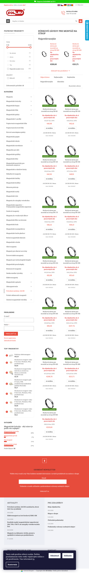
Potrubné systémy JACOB (15, 291)
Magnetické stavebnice (14, 145)
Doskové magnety (12, 211)
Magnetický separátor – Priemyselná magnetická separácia (18, 206)
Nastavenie (12, 564)
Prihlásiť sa (11, 334)
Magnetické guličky (13, 154)
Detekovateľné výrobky (14, 273)
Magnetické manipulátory (15, 229)
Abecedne (60, 82)
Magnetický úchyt (10, 444)
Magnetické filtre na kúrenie (16, 220)
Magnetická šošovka (11, 431)
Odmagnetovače (12, 286)
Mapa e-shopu (53, 513)
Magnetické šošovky (13, 101)
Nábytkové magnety (13, 174)
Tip (20, 65)
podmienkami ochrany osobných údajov (55, 486)
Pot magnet (8, 440)
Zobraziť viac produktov (59, 71)
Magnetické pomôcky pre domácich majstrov (15, 164)
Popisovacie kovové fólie (15, 128)
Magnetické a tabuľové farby (16, 169)
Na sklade (20, 53)
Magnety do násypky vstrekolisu (18, 200)
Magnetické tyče (12, 196)
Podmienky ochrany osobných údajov (61, 527)
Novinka (20, 61)
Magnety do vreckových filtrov (17, 216)
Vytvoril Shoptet (29, 570)
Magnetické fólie (12, 110)
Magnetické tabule (13, 141)
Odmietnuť (54, 555)
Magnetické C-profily (13, 119)
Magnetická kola (12, 224)
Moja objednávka (54, 507)
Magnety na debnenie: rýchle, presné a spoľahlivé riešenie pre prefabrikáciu (21, 534)
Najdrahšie (71, 77)
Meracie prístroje (12, 187)
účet (24, 5)
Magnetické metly (12, 192)
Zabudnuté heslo (10, 340)
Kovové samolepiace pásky (15, 132)
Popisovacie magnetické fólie (16, 123)
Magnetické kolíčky (13, 183)
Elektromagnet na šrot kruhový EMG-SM (22, 515)
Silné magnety (11, 247)
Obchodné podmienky (55, 520)
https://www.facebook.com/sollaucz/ (44, 461)
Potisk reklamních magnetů (16, 295)
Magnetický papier (13, 137)
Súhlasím (68, 555)
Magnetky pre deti (12, 150)
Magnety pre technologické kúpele (18, 260)
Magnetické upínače (13, 282)
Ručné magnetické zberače (15, 238)
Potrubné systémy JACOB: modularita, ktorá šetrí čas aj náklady (23, 508)
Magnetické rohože (13, 242)
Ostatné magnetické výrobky (16, 300)
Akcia (20, 57)
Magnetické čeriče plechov (15, 233)
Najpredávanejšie (46, 82)
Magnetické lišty (12, 159)
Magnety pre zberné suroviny (16, 251)
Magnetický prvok (10, 436)
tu (33, 559)
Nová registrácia (10, 338)
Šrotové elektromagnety (14, 255)
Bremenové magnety (13, 269)
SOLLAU (20, 78)
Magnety (9, 97)
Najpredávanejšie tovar (20, 69)
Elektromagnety (12, 278)
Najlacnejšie (58, 77)
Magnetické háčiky (13, 178)
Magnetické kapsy (12, 106)
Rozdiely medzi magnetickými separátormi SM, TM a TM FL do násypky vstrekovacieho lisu (23, 524)
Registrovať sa (8, 5)
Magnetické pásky (12, 114)
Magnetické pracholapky (15, 264)
